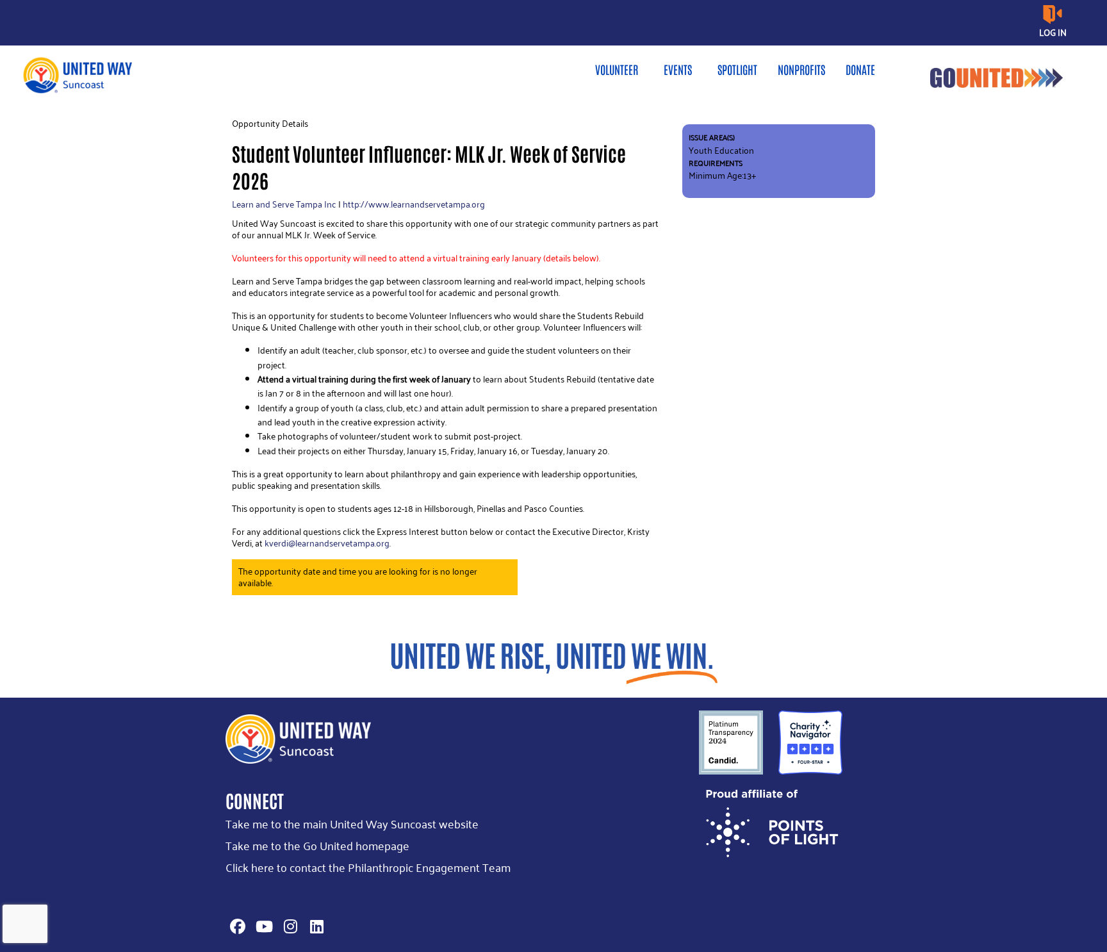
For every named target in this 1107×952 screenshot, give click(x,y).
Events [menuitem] (678, 69)
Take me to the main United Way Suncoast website (352, 823)
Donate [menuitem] (860, 69)
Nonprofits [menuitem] (801, 69)
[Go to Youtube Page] (262, 926)
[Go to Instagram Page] (288, 926)
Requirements (715, 163)
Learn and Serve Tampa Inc (284, 204)
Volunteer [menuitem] (616, 69)
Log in (1053, 32)
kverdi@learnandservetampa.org (327, 543)
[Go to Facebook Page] (236, 926)
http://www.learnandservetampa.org (414, 204)
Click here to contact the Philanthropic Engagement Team (368, 867)
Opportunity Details (270, 123)
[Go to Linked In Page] (314, 926)
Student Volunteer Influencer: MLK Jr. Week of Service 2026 (429, 166)
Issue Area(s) (712, 137)
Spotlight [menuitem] (737, 69)
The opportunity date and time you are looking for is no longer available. (357, 577)
